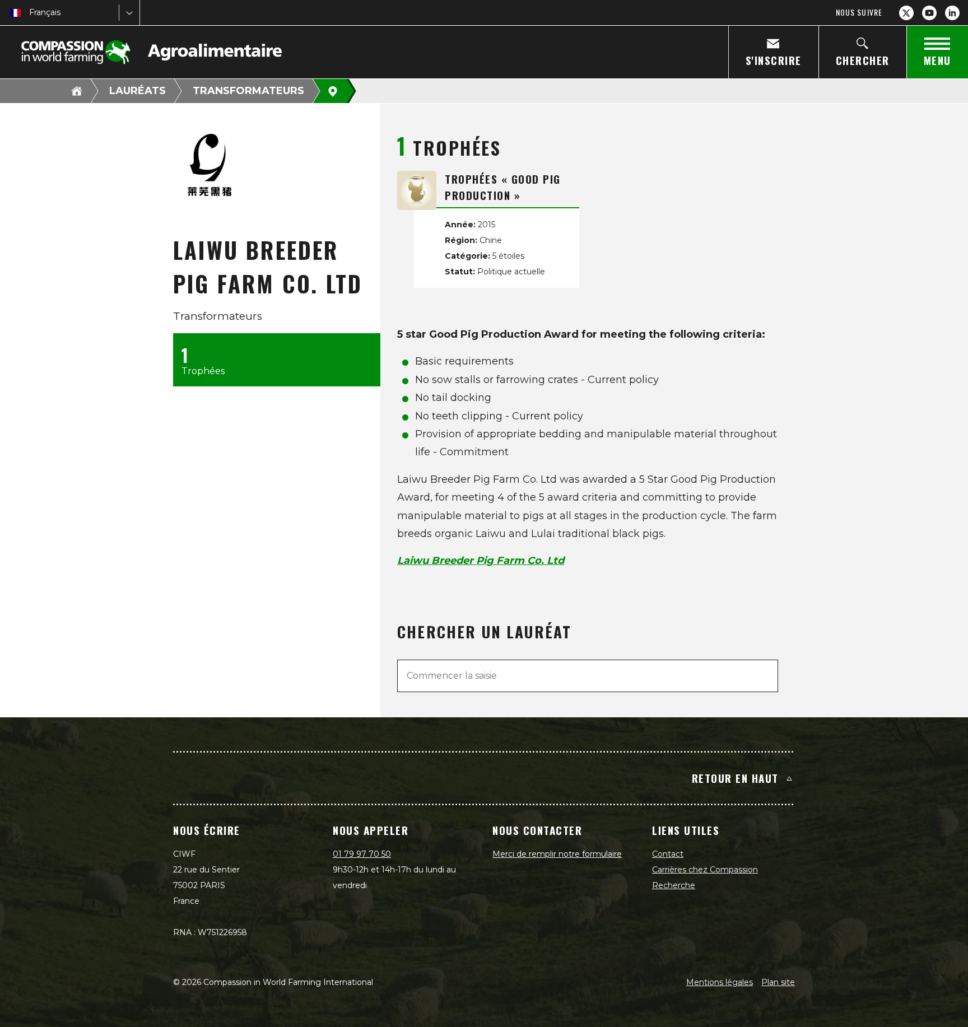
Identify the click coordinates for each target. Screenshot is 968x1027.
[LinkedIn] (952, 13)
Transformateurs (248, 91)
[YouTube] (929, 13)
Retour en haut (735, 778)
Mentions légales (719, 982)
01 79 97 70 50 (362, 854)
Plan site (778, 982)
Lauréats (137, 91)
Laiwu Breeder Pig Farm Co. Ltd (480, 560)
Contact (667, 854)
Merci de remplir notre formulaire (557, 854)
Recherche (673, 885)
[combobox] (30, 12)
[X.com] (906, 13)
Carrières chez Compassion (705, 870)
